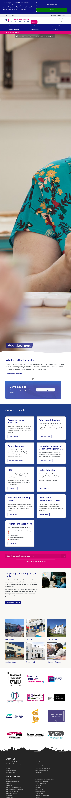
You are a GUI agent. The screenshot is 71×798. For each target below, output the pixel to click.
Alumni (38, 762)
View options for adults (14, 373)
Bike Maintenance (41, 783)
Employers (56, 29)
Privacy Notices (11, 770)
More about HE (45, 488)
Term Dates (39, 772)
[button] (63, 556)
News (8, 768)
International (35, 29)
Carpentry (39, 785)
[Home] (17, 20)
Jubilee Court (10, 662)
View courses (13, 514)
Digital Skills (39, 793)
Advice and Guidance (12, 781)
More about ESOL (45, 460)
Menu (61, 19)
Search (34, 22)
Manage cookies (52, 4)
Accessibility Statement (13, 762)
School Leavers (13, 26)
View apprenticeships (16, 460)
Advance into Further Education (45, 779)
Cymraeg (11, 15)
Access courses (14, 436)
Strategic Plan (10, 772)
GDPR (37, 764)
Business (9, 785)
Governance (10, 766)
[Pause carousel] (33, 379)
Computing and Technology (14, 789)
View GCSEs (12, 488)
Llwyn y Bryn (52, 639)
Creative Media (40, 791)
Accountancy (10, 779)
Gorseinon (9, 639)
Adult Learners (35, 26)
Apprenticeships (56, 26)
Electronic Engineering (42, 795)
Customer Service (11, 793)
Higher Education (14, 29)
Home (7, 32)
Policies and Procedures (43, 768)
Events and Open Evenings (14, 764)
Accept (51, 9)
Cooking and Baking (12, 791)
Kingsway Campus (54, 662)
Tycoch (29, 639)
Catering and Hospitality (13, 787)
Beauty (8, 783)
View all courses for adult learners (35, 561)
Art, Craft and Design (42, 781)
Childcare (38, 787)
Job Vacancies (40, 766)
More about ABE (45, 436)
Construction (39, 789)
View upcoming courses (45, 390)
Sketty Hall (30, 662)
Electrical (9, 795)
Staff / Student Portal (59, 15)
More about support (13, 602)
